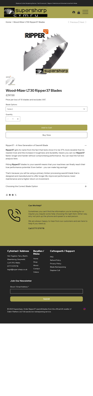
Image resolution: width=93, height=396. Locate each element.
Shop (35, 262)
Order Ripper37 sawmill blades (35, 309)
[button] (78, 12)
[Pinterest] (13, 195)
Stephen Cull (55, 270)
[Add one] (17, 118)
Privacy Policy (55, 263)
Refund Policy (55, 260)
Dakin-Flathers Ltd (14, 312)
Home (35, 259)
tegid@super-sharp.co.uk (17, 269)
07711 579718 (38, 228)
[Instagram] (84, 309)
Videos (36, 272)
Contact (36, 269)
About (35, 265)
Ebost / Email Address (19, 287)
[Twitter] (15, 195)
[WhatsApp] (7, 195)
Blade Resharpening (58, 267)
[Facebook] (10, 195)
